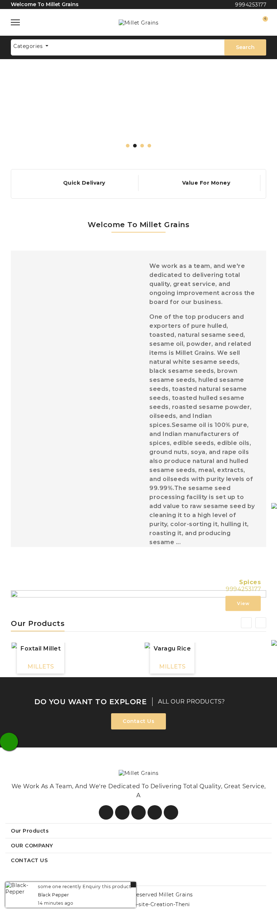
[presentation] (22, 114)
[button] (127, 145)
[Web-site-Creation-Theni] (154, 904)
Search (245, 47)
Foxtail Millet (41, 648)
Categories (28, 46)
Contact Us (138, 721)
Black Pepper (53, 894)
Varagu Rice (172, 648)
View (243, 603)
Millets (40, 666)
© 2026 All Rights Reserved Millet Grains (138, 894)
